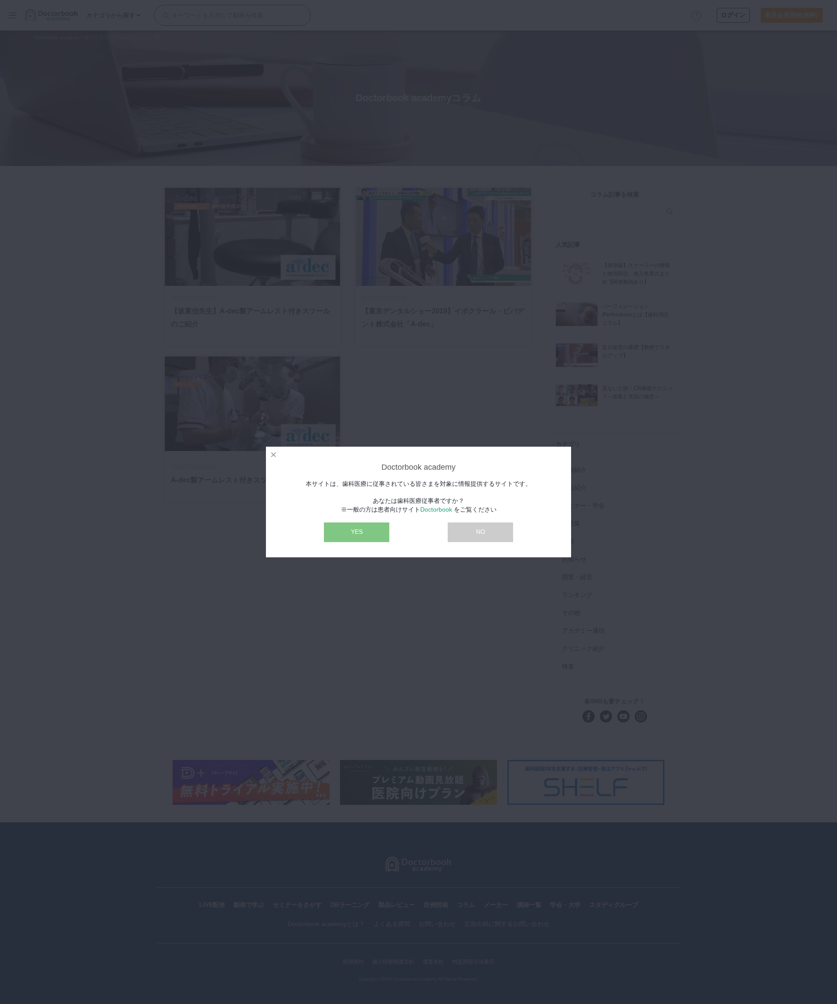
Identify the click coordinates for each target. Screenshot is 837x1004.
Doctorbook (436, 509)
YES (357, 531)
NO (480, 531)
